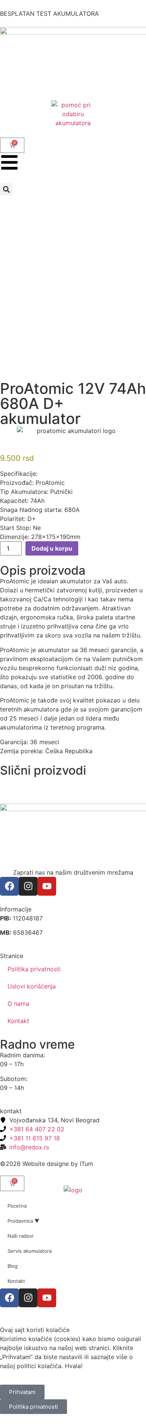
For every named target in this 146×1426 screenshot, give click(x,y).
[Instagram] (28, 886)
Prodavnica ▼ (23, 1221)
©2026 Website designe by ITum (46, 1163)
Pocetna (17, 1206)
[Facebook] (9, 886)
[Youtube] (46, 886)
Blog (12, 1266)
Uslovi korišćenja (31, 986)
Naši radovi (20, 1236)
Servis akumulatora (29, 1251)
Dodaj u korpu (51, 548)
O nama (18, 1003)
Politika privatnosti (34, 969)
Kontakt (18, 1021)
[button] (6, 189)
